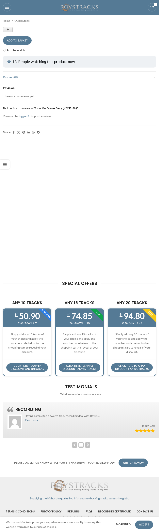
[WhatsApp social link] (33, 132)
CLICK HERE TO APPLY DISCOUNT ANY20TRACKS (132, 367)
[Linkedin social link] (28, 132)
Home (6, 20)
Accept (144, 524)
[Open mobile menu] (7, 7)
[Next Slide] (87, 445)
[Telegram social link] (38, 132)
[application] (8, 29)
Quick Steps (22, 20)
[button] (31, 420)
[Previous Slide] (74, 445)
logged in (24, 116)
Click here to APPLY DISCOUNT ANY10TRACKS (27, 367)
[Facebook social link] (13, 132)
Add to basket (17, 40)
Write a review (133, 462)
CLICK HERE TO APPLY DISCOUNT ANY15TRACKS (79, 367)
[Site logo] (79, 7)
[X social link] (18, 132)
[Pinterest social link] (23, 132)
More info (123, 524)
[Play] (8, 31)
